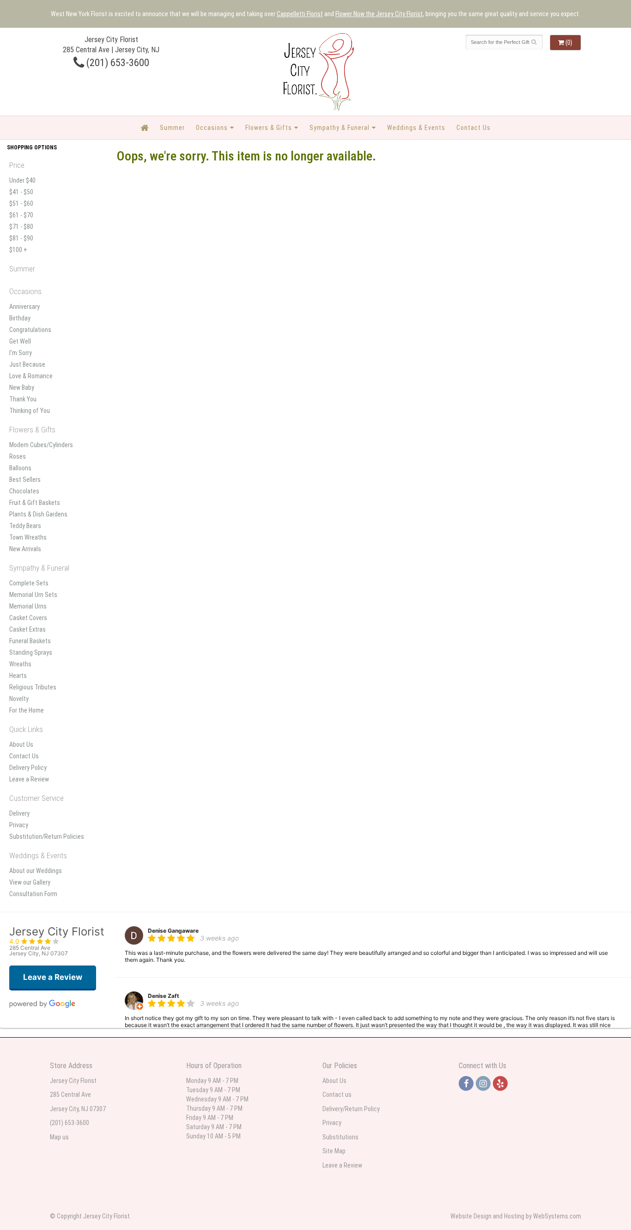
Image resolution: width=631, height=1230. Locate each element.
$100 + (18, 249)
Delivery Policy (28, 767)
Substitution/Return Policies (46, 836)
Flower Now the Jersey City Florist (379, 14)
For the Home (26, 710)
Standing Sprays (30, 652)
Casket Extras (27, 629)
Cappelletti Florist (300, 14)
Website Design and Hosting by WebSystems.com (515, 1216)
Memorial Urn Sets (33, 594)
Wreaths (20, 664)
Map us (59, 1137)
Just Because (27, 364)
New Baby (21, 387)
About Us (21, 744)
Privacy (18, 825)
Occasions (212, 127)
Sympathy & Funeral (339, 127)
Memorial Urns (28, 606)
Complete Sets (29, 583)
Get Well (20, 341)
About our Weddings (35, 870)
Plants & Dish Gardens (38, 514)
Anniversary (24, 306)
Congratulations (30, 329)
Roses (17, 456)
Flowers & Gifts (268, 127)
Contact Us (473, 127)
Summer (172, 127)
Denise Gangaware (173, 930)
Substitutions (340, 1137)
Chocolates (24, 491)
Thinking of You (29, 410)
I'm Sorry (20, 353)
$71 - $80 (21, 226)
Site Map (334, 1151)
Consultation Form (33, 894)
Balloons (20, 468)
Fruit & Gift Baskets (34, 502)
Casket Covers (28, 617)
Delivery (19, 813)
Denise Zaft (163, 995)
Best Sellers (25, 479)
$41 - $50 (21, 192)
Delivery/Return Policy (351, 1109)
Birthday (19, 318)
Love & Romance (31, 376)
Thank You (22, 399)
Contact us (337, 1094)
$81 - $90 (21, 238)
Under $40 (22, 180)
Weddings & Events (416, 127)
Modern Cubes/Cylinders (41, 445)
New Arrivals (25, 549)
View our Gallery (29, 882)
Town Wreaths (28, 537)
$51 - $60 (21, 203)
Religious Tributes (32, 687)
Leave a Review (29, 779)
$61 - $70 (21, 215)
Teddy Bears (25, 525)
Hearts (18, 675)
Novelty (19, 698)
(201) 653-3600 (116, 62)
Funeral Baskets (30, 641)
